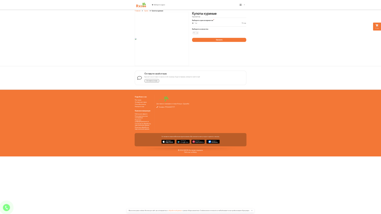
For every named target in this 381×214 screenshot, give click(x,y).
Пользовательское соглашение (141, 116)
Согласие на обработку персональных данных (143, 124)
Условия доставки (141, 102)
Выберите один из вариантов (202, 20)
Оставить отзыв (151, 81)
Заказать (219, 40)
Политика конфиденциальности (142, 120)
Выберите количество (200, 29)
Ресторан (138, 100)
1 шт (196, 23)
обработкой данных (175, 210)
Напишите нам (139, 106)
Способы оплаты (140, 104)
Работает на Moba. (190, 152)
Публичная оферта (141, 114)
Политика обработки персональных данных (142, 128)
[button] (168, 144)
